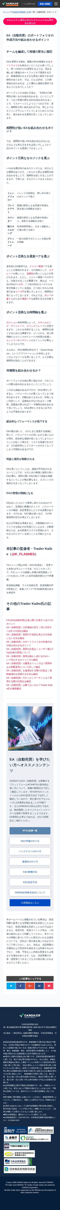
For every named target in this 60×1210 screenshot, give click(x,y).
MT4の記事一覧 (30, 830)
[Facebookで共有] (20, 986)
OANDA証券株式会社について (30, 892)
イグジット (25, 340)
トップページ (29, 4)
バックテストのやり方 (30, 851)
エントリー (12, 340)
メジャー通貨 (36, 266)
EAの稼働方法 (30, 872)
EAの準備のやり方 (30, 841)
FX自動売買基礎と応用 (21, 12)
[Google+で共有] (29, 986)
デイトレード (17, 326)
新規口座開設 (45, 4)
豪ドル (9, 298)
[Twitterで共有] (11, 986)
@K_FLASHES (23, 554)
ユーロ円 (19, 291)
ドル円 (19, 284)
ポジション (12, 322)
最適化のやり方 (30, 861)
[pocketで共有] (48, 986)
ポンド (47, 295)
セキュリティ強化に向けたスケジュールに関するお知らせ (30, 21)
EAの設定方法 (30, 882)
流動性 (30, 273)
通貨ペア (26, 298)
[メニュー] (56, 4)
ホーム (6, 12)
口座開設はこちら (30, 902)
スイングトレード (35, 326)
